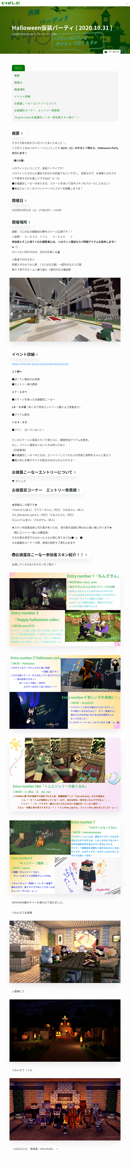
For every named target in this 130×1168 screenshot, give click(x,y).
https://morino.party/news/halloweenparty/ (40, 364)
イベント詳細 (22, 96)
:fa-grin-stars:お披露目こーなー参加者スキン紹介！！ (46, 117)
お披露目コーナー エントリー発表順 (37, 110)
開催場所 (19, 89)
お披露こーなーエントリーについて (35, 103)
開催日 (18, 82)
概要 (17, 75)
